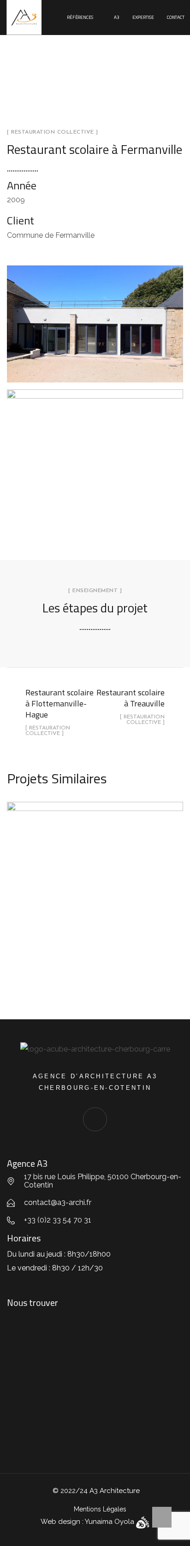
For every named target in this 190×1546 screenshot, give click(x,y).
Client (20, 220)
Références (80, 17)
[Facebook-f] (95, 1119)
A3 (116, 17)
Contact (175, 17)
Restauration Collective (95, 908)
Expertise (143, 17)
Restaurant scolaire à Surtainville (95, 879)
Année (21, 185)
